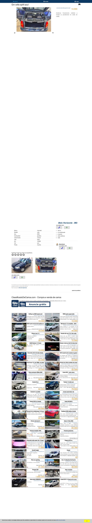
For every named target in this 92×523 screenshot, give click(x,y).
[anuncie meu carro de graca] (34, 306)
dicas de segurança (23, 287)
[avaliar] (18, 255)
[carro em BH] (79, 4)
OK (87, 520)
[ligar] (59, 227)
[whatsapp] (67, 227)
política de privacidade (60, 520)
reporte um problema (76, 290)
